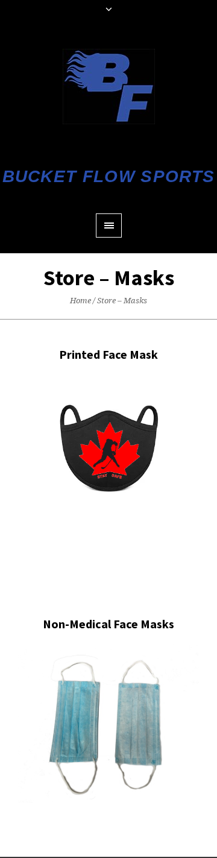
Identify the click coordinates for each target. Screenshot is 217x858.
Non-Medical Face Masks (108, 623)
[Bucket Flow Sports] (109, 86)
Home (80, 300)
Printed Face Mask (108, 354)
